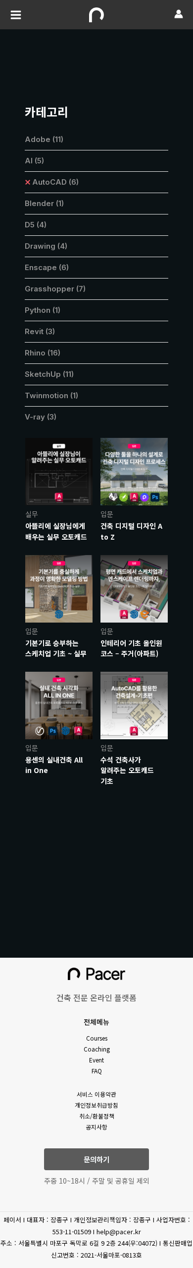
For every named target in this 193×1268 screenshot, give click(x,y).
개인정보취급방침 (96, 1105)
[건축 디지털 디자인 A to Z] (134, 470)
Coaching (97, 1049)
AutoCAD (55, 182)
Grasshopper (55, 288)
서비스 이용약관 (96, 1094)
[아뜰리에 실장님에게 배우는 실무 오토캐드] (59, 470)
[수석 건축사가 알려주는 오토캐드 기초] (134, 704)
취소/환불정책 (96, 1116)
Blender (44, 203)
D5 (36, 224)
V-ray (40, 417)
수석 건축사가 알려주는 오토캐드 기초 (127, 770)
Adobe (44, 139)
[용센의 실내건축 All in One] (59, 704)
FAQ (97, 1070)
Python (42, 310)
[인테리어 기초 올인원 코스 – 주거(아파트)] (134, 587)
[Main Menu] (16, 15)
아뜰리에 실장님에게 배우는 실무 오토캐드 (56, 531)
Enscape (47, 267)
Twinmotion (51, 395)
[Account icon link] (178, 13)
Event (96, 1060)
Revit (40, 331)
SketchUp (49, 374)
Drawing (46, 246)
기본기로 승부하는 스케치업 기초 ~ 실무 (56, 648)
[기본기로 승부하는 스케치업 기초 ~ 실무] (59, 587)
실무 (31, 513)
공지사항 (96, 1127)
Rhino (42, 352)
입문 (106, 513)
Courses (96, 1038)
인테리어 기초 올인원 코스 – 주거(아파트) (131, 648)
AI (34, 160)
